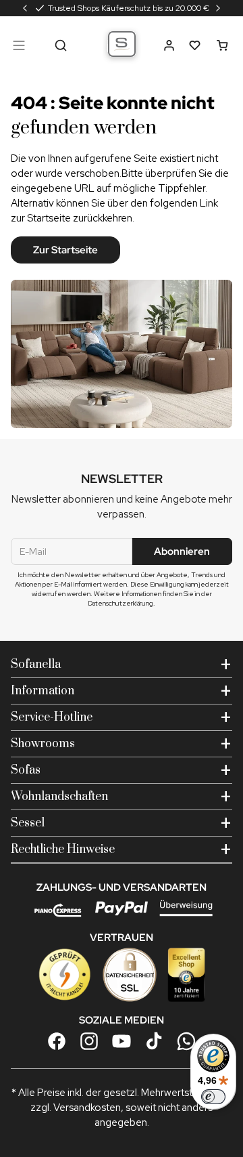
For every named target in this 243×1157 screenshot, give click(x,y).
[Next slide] (218, 8)
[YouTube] (121, 1041)
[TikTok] (154, 1041)
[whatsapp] (186, 1041)
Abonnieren (182, 551)
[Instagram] (89, 1041)
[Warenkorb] (222, 45)
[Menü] (19, 45)
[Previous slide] (25, 8)
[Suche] (61, 45)
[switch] (213, 1096)
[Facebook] (57, 1041)
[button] (169, 45)
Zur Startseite (65, 250)
